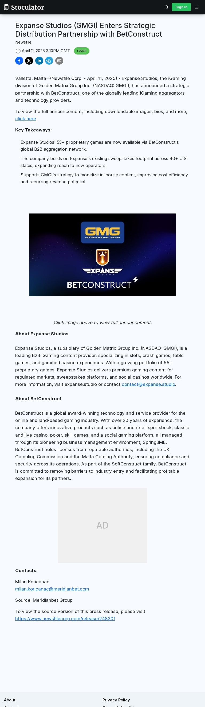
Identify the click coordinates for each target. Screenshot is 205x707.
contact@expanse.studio (148, 384)
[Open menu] (196, 6)
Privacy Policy (116, 699)
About (9, 699)
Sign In (181, 7)
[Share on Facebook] (19, 61)
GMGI (81, 51)
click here (25, 118)
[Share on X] (29, 61)
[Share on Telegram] (49, 61)
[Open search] (166, 6)
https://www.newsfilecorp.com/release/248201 (65, 618)
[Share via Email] (59, 61)
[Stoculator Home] (24, 7)
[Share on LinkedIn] (39, 61)
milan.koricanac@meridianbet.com (52, 589)
